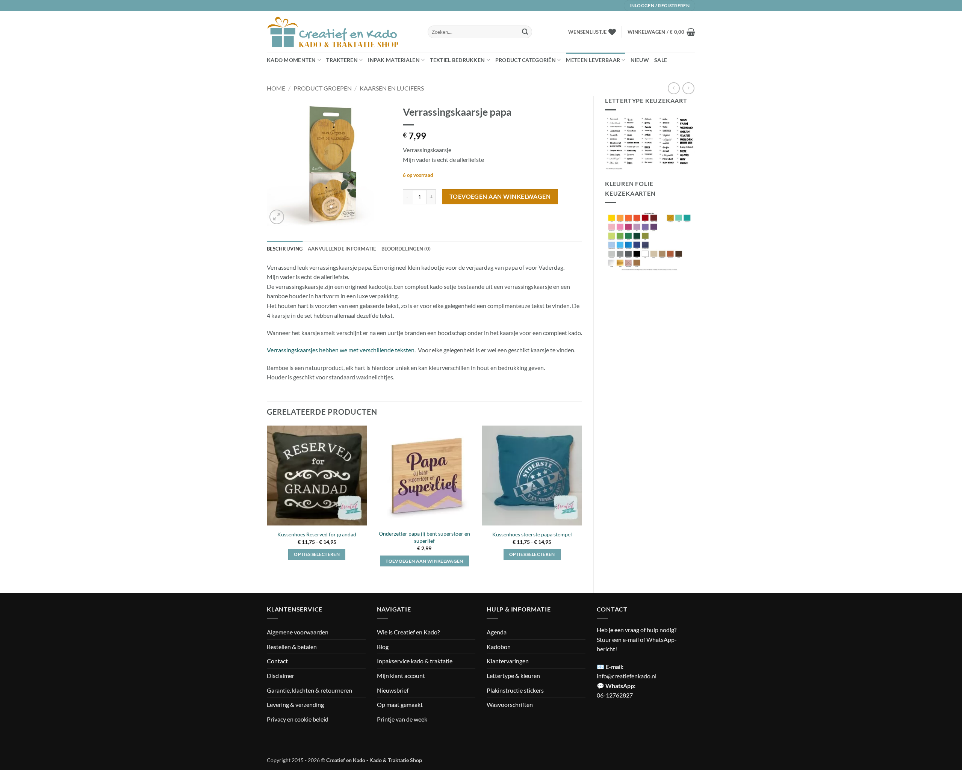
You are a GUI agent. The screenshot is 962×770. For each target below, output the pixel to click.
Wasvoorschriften (510, 704)
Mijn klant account (401, 675)
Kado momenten (291, 60)
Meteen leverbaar (593, 60)
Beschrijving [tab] (285, 249)
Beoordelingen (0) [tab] (406, 249)
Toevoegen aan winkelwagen (500, 196)
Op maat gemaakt (400, 704)
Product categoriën (525, 60)
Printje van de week (402, 719)
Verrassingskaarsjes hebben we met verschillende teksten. (341, 349)
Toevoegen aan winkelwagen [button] (424, 561)
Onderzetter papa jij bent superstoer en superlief (424, 537)
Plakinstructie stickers (515, 690)
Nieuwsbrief (392, 690)
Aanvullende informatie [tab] (342, 249)
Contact (277, 660)
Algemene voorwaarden (297, 632)
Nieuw (640, 60)
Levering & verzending (295, 704)
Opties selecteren (317, 554)
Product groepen (322, 88)
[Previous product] (688, 88)
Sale (660, 60)
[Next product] (673, 88)
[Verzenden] (525, 32)
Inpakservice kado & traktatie (414, 660)
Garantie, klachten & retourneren (309, 690)
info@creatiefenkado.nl (626, 675)
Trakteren (342, 60)
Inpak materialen (394, 60)
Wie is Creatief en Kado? (408, 632)
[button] (661, 32)
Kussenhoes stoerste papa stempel (532, 534)
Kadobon (499, 646)
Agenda (497, 632)
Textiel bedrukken (457, 60)
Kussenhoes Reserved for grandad (316, 534)
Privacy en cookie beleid (297, 719)
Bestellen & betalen (292, 646)
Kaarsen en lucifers (392, 88)
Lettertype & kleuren (513, 675)
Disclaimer (280, 675)
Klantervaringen (508, 660)
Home (276, 88)
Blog (383, 646)
